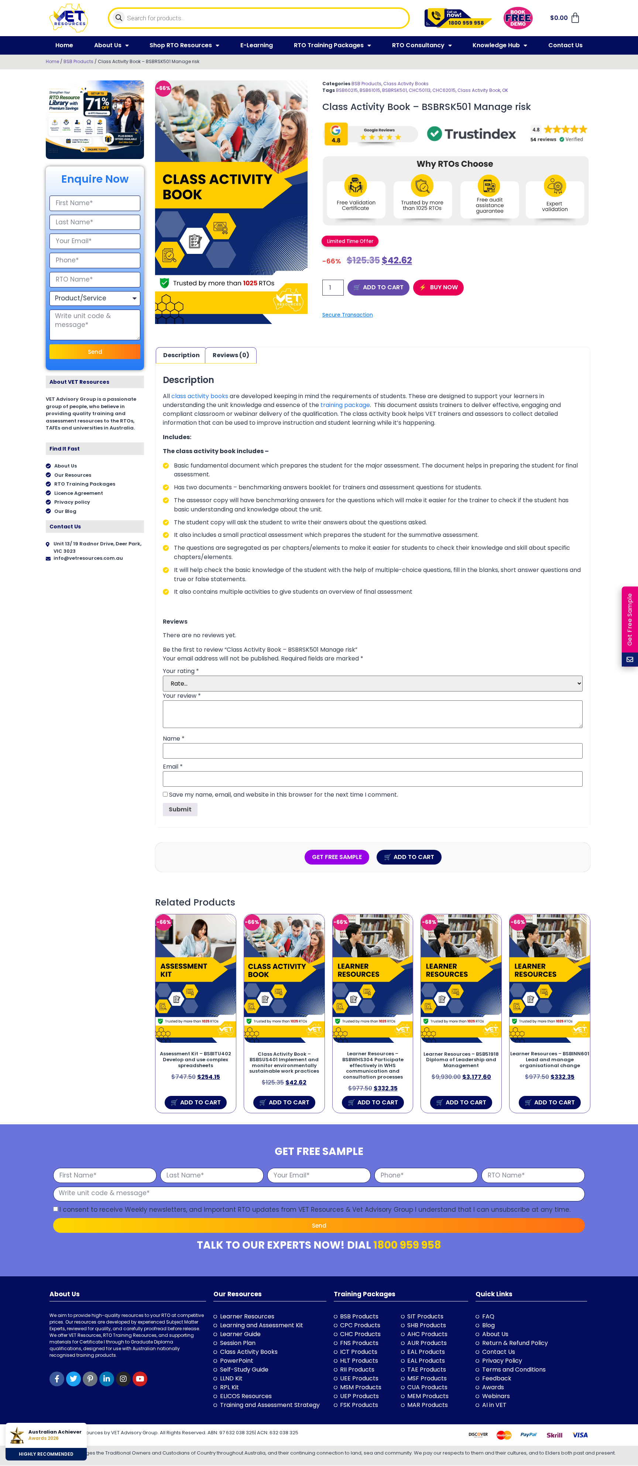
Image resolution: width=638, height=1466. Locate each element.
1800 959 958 (407, 1245)
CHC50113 (420, 90)
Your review (182, 696)
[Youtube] (140, 1379)
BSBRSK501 (394, 90)
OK (505, 90)
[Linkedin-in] (106, 1379)
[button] (350, 241)
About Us (107, 45)
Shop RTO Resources (181, 45)
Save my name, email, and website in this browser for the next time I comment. (283, 795)
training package (344, 405)
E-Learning (256, 45)
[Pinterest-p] (90, 1379)
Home (64, 45)
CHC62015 (444, 90)
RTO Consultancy (418, 45)
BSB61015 (370, 90)
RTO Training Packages (329, 45)
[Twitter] (73, 1379)
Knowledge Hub (496, 45)
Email (173, 767)
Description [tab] (181, 355)
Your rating (181, 671)
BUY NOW (443, 287)
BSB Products (78, 61)
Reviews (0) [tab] (231, 355)
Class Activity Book (478, 90)
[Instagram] (123, 1379)
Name (174, 739)
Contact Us (565, 45)
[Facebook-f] (56, 1379)
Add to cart (383, 287)
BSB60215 (347, 90)
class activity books (199, 396)
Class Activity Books (406, 83)
